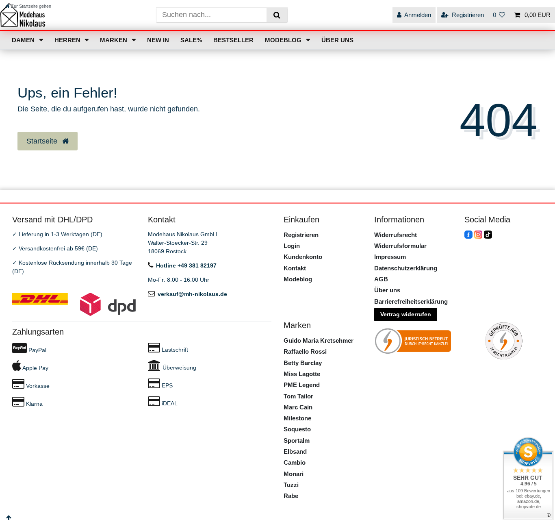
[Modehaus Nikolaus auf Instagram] (478, 234)
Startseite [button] (42, 141)
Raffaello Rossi (305, 351)
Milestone (297, 418)
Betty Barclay (303, 362)
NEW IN (158, 40)
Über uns (387, 290)
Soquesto (297, 429)
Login (292, 245)
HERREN (68, 40)
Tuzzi (291, 484)
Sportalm (297, 440)
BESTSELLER (233, 40)
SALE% (191, 40)
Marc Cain (298, 407)
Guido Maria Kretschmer (318, 340)
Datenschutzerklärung (405, 268)
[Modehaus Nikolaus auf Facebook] (468, 234)
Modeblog (298, 279)
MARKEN (114, 40)
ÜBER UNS (337, 40)
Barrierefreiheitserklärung (411, 301)
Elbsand (295, 451)
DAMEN (24, 40)
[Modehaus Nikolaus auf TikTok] (488, 234)
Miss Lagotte (302, 373)
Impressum (390, 256)
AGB (381, 279)
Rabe (291, 495)
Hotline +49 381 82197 (186, 265)
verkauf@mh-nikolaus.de (192, 294)
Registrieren (301, 234)
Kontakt (295, 268)
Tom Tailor (298, 396)
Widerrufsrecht (395, 234)
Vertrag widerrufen (405, 314)
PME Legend (302, 384)
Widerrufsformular (400, 245)
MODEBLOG (284, 40)
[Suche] (277, 15)
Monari (294, 473)
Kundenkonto (303, 256)
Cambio (295, 462)
